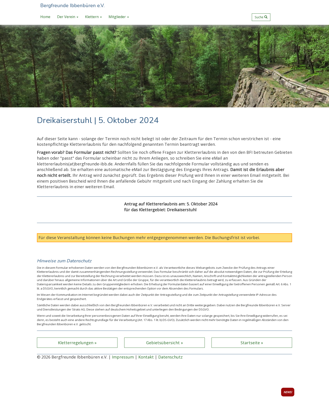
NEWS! (288, 392)
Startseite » (252, 342)
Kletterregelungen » (77, 342)
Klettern (92, 16)
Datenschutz (170, 357)
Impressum (123, 357)
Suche (259, 17)
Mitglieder (118, 16)
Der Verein (66, 16)
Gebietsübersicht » (164, 342)
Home (45, 16)
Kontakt (146, 357)
